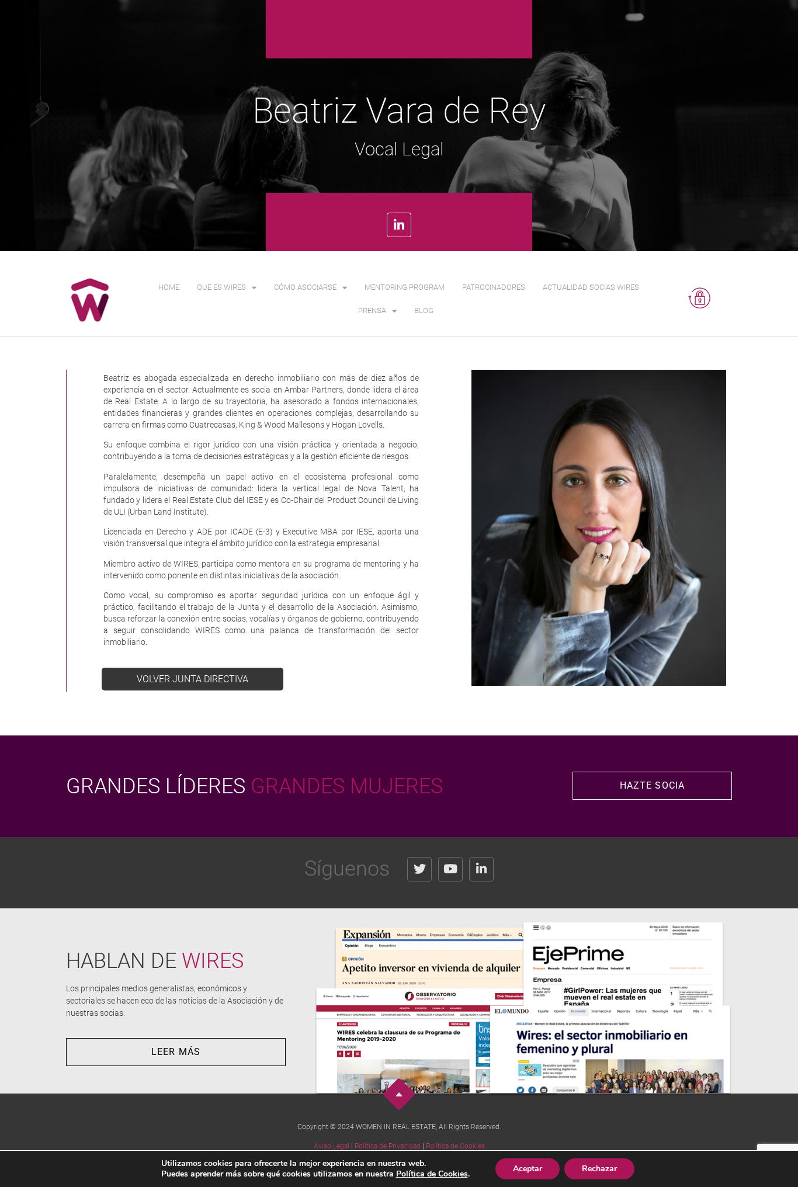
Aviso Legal (331, 1146)
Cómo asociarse (305, 287)
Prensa (372, 310)
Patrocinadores (493, 287)
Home (168, 287)
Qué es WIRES (221, 287)
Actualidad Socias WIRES (591, 287)
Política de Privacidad (388, 1146)
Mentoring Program (405, 287)
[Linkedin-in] (399, 225)
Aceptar (527, 1168)
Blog (423, 310)
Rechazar (599, 1168)
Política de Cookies (455, 1146)
